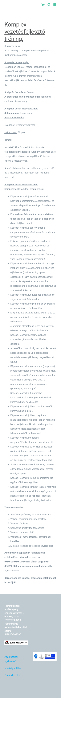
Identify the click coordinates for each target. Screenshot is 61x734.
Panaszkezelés (12, 675)
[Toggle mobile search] (49, 4)
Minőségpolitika (12, 668)
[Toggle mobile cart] (43, 4)
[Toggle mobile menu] (55, 4)
